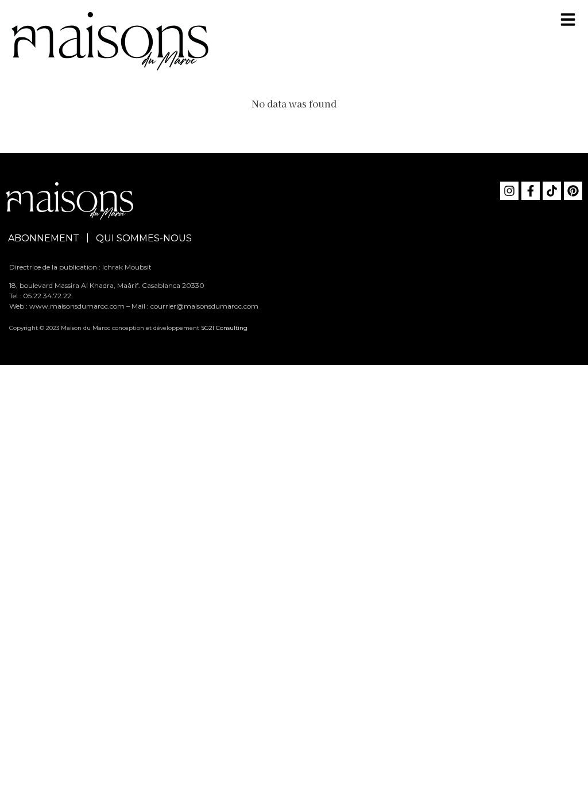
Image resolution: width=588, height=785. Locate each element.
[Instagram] (509, 191)
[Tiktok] (552, 191)
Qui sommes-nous (144, 238)
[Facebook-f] (530, 191)
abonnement (43, 238)
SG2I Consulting (224, 328)
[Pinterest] (573, 191)
